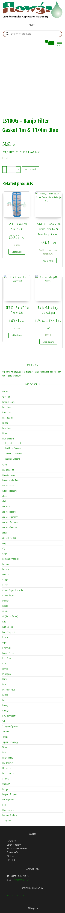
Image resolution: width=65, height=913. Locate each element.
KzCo (4, 663)
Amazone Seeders (9, 527)
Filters (4, 433)
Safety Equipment (9, 490)
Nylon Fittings (7, 757)
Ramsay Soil (7, 710)
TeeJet (4, 736)
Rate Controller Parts (10, 480)
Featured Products (9, 815)
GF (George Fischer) (10, 616)
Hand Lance (7, 412)
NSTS (4, 679)
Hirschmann (7, 647)
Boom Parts (6, 407)
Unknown (6, 783)
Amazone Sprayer (9, 511)
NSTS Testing (7, 417)
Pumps (5, 422)
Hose (4, 804)
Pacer (4, 684)
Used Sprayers (8, 810)
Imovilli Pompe (8, 652)
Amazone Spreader (10, 516)
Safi (3, 721)
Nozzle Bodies (8, 469)
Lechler (5, 668)
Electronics (6, 768)
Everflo (5, 605)
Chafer (5, 579)
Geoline (5, 611)
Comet (5, 584)
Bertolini (5, 569)
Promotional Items (9, 773)
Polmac (5, 694)
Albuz (4, 495)
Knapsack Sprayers (9, 794)
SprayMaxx (6, 820)
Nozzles (5, 391)
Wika (4, 752)
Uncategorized (8, 799)
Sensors (5, 778)
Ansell (4, 532)
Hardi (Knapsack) (8, 632)
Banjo (4, 553)
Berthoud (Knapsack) (10, 558)
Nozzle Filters (7, 762)
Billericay (5, 574)
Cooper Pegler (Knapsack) (12, 590)
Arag (4, 543)
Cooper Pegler (8, 595)
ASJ (3, 548)
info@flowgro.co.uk (21, 879)
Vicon (4, 747)
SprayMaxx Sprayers (10, 726)
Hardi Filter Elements (13, 448)
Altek (4, 501)
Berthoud (6, 564)
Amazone (6, 506)
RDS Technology (8, 715)
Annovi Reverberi (9, 537)
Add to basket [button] (17, 251)
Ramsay (5, 705)
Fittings (5, 789)
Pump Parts (6, 428)
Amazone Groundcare (11, 522)
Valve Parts (6, 396)
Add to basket (30, 169)
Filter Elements (8, 438)
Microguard (6, 673)
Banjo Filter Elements (13, 443)
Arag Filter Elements (12, 458)
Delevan (5, 600)
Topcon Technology (10, 741)
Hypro (4, 642)
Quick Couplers (8, 475)
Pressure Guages (8, 401)
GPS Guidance (8, 485)
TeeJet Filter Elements (13, 453)
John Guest (6, 658)
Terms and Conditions (15, 895)
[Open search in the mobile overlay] (32, 34)
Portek (4, 700)
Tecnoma (5, 731)
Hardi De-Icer (7, 626)
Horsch (5, 637)
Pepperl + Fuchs (8, 689)
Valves (4, 464)
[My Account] (40, 43)
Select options (48, 341)
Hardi (4, 621)
